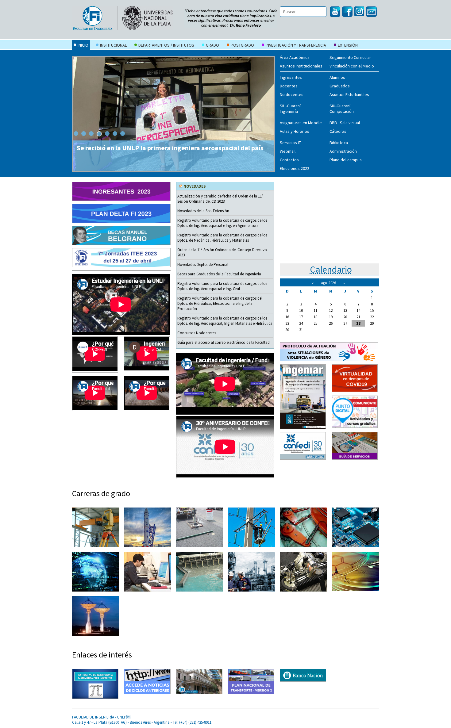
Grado (212, 45)
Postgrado (242, 45)
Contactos (289, 160)
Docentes (289, 86)
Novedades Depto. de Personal (202, 264)
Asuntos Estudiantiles (349, 94)
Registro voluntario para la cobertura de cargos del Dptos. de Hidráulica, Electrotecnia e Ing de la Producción (219, 303)
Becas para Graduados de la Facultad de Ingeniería (219, 274)
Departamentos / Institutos (166, 45)
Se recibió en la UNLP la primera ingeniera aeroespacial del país (170, 148)
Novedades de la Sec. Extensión (203, 210)
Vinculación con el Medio (352, 66)
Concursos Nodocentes (196, 332)
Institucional (113, 45)
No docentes (291, 94)
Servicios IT (290, 142)
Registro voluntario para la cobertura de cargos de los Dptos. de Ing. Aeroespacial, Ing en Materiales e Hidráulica (224, 321)
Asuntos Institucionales (301, 66)
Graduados (340, 86)
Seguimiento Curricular (350, 57)
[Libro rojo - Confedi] (303, 446)
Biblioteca (339, 142)
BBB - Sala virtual (345, 122)
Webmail (287, 151)
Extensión (348, 45)
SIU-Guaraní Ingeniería (290, 108)
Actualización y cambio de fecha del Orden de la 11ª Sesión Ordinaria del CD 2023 (220, 198)
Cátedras (338, 131)
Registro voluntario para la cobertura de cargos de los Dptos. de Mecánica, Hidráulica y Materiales (222, 237)
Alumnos (337, 77)
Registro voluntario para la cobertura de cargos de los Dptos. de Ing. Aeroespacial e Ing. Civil (222, 286)
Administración (343, 151)
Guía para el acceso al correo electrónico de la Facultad (223, 342)
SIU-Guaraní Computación (342, 108)
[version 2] (251, 681)
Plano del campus (346, 160)
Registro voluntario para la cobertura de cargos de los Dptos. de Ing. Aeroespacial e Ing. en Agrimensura (222, 223)
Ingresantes (291, 77)
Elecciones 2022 (294, 168)
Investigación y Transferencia (296, 45)
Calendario (331, 269)
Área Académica (295, 57)
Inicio (83, 45)
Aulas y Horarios (294, 131)
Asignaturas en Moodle (301, 122)
